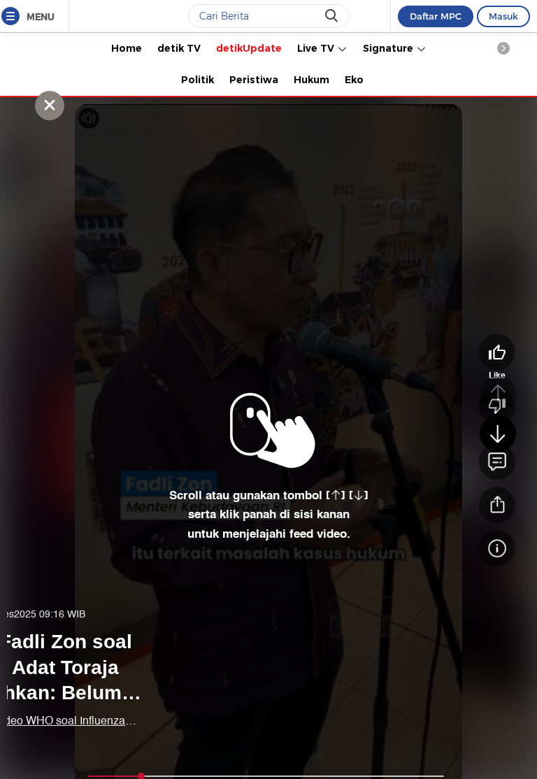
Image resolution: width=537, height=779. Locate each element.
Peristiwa (253, 79)
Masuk (503, 16)
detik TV (179, 48)
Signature (389, 48)
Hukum (311, 79)
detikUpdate (249, 48)
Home (126, 48)
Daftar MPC (435, 16)
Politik (197, 79)
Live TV (317, 48)
